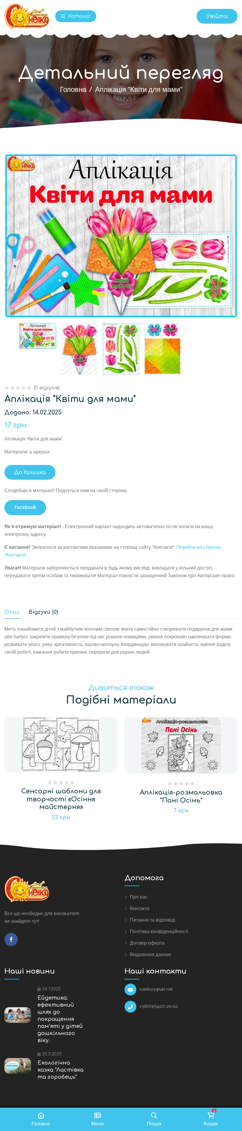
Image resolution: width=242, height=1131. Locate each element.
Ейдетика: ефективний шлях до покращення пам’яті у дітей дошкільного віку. (60, 1019)
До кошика (30, 472)
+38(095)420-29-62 (158, 1006)
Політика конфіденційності (159, 931)
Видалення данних (150, 954)
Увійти (217, 16)
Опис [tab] (12, 612)
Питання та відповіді (152, 920)
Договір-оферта (147, 943)
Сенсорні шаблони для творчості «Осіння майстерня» (61, 799)
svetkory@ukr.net (156, 989)
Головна (73, 90)
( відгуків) (47, 387)
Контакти (139, 908)
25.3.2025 (52, 1054)
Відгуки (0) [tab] (43, 612)
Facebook (25, 507)
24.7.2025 (51, 989)
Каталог (78, 16)
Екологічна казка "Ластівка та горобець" (60, 1070)
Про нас (139, 897)
